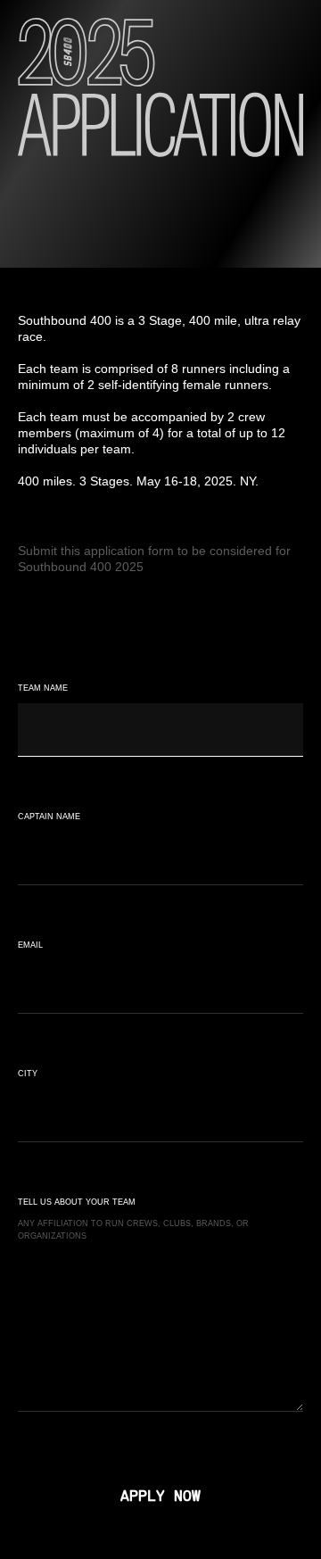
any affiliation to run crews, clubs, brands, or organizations (133, 1229)
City (27, 1073)
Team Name (43, 688)
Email (30, 945)
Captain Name (49, 816)
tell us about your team (77, 1202)
